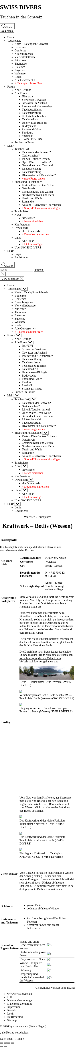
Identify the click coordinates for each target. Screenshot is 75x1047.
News (18, 214)
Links (18, 237)
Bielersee (20, 66)
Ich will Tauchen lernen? (36, 158)
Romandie (28, 201)
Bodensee (20, 47)
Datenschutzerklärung (19, 1003)
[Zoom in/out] (12, 1043)
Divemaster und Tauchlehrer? (39, 175)
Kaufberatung (22, 224)
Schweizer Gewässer (34, 99)
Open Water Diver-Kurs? (36, 162)
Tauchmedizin (30, 119)
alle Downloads (31, 231)
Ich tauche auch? (31, 168)
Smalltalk (27, 135)
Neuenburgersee (24, 53)
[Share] (5, 1043)
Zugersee (20, 70)
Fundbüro (27, 132)
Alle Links (28, 240)
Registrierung (15, 1016)
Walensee (20, 73)
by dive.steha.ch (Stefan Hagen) (27, 1026)
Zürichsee (20, 60)
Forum (11, 86)
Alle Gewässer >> (25, 80)
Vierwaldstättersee (25, 57)
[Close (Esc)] (1, 1043)
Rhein (18, 76)
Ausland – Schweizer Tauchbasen (41, 204)
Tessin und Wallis (32, 198)
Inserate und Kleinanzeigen (37, 106)
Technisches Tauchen (34, 116)
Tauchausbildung (32, 109)
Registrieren (21, 257)
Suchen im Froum (25, 142)
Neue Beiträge (23, 89)
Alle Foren (21, 93)
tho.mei (70, 987)
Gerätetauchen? (31, 155)
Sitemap (12, 1020)
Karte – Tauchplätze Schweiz (31, 43)
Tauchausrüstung (31, 112)
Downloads (21, 227)
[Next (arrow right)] (5, 1046)
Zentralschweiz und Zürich (37, 191)
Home (10, 37)
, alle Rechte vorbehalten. (14, 1032)
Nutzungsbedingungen (20, 1000)
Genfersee (20, 50)
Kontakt (12, 1010)
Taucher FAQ (22, 149)
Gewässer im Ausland (34, 103)
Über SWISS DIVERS (28, 247)
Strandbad (25, 616)
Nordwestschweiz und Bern (38, 194)
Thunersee (21, 63)
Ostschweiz (28, 188)
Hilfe (10, 997)
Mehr (10, 145)
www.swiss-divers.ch (19, 993)
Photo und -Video (32, 129)
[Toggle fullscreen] (8, 1043)
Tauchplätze (14, 40)
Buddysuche (29, 126)
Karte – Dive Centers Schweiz (39, 185)
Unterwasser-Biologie (34, 122)
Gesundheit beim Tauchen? (37, 165)
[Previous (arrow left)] (1, 1046)
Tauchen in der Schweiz (21, 17)
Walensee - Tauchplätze (37, 516)
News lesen (28, 217)
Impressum (13, 1007)
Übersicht (27, 96)
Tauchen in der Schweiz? (36, 152)
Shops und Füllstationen (28, 181)
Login (10, 250)
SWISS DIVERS (20, 7)
